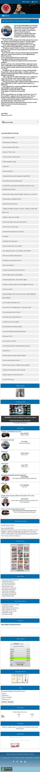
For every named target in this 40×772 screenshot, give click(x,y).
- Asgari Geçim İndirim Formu (8, 609)
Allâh (4, 77)
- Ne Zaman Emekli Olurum (8, 584)
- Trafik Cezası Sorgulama (8, 591)
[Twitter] (22, 761)
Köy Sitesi (36, 758)
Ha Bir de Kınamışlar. (24, 443)
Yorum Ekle (8, 122)
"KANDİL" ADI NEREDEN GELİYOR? (11, 431)
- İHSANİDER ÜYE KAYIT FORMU (10, 604)
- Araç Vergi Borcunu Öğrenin (8, 588)
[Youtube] (26, 761)
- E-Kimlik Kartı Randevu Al (8, 583)
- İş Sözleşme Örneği (6, 614)
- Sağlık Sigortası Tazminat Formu (10, 608)
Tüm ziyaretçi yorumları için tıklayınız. (11, 535)
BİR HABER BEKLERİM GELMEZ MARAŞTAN (13, 475)
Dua (2, 94)
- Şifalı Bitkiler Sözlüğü (7, 612)
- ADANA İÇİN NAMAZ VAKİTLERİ (10, 580)
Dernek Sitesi (29, 758)
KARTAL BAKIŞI (24, 435)
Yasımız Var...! (24, 454)
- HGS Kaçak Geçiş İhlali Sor (8, 592)
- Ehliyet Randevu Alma (7, 586)
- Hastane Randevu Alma (7, 596)
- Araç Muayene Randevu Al (8, 589)
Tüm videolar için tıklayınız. (20, 423)
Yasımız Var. (4, 451)
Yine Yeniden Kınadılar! (7, 440)
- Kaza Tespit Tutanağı (7, 606)
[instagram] (18, 761)
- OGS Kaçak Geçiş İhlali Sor (8, 594)
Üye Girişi (27, 2)
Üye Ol (35, 2)
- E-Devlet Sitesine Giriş (7, 581)
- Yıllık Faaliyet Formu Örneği (8, 611)
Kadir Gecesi (4, 463)
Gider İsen (4, 483)
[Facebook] (14, 761)
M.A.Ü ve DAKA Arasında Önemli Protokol (13, 509)
